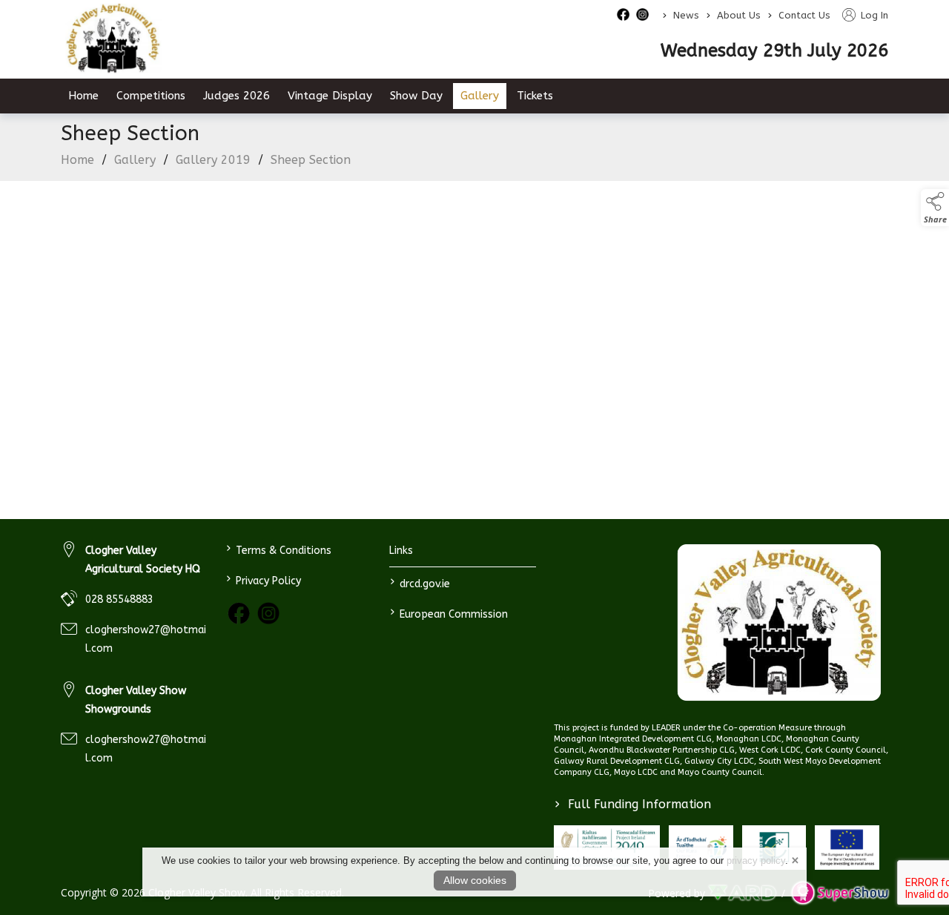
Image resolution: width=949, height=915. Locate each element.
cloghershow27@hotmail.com (145, 639)
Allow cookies (474, 880)
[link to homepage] (113, 38)
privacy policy (756, 860)
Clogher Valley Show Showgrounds (135, 700)
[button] (935, 207)
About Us (739, 15)
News (686, 15)
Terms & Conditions (278, 549)
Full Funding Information (633, 804)
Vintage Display (330, 95)
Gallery (479, 95)
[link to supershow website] (839, 892)
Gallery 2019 (213, 160)
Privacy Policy (262, 579)
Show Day (416, 95)
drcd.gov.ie (420, 582)
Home (83, 95)
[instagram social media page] (642, 14)
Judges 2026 (236, 95)
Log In (873, 15)
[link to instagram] (268, 613)
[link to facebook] (239, 613)
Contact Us (804, 15)
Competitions (150, 95)
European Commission (449, 613)
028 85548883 (119, 599)
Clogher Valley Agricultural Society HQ (142, 559)
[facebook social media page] (623, 14)
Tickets (535, 95)
